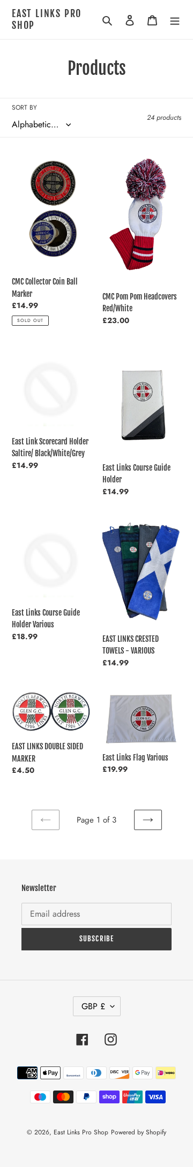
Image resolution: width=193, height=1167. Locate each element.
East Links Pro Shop (46, 19)
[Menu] (175, 19)
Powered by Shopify (138, 1132)
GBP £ (93, 1006)
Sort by (24, 107)
